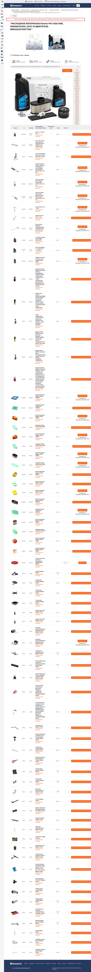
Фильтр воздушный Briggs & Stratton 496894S (40, 500)
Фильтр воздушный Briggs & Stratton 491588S (40, 396)
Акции (73, 5)
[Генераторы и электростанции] (2, 44)
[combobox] (45, 66)
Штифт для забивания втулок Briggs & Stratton (39, 828)
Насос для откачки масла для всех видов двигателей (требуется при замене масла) (39, 143)
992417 (76, 95)
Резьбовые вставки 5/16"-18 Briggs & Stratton (40, 941)
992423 (76, 74)
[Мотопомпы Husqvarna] (2, 51)
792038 (76, 107)
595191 (76, 112)
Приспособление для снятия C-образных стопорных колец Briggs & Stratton (40, 676)
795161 (76, 75)
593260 (76, 111)
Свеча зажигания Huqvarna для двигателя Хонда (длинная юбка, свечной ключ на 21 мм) (40, 196)
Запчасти (37, 5)
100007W (77, 90)
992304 (76, 77)
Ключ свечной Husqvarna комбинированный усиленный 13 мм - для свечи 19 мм (39, 227)
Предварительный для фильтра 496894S (39, 510)
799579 (76, 117)
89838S (76, 82)
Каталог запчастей (25, 10)
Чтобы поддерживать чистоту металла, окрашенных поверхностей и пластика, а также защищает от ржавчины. (39, 319)
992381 (76, 99)
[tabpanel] (34, 42)
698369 (76, 114)
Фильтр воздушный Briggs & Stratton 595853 (40, 550)
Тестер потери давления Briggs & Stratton (39, 770)
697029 (76, 122)
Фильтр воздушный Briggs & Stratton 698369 (40, 473)
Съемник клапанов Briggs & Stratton (39, 818)
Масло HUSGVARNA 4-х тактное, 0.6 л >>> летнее (40, 249)
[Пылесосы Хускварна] (2, 54)
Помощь (59, 5)
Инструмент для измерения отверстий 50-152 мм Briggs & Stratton (40, 911)
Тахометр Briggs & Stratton (39, 572)
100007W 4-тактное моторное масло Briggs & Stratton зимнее (40, 260)
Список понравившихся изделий (56, 1)
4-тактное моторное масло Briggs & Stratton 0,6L (40, 239)
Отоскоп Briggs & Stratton (39, 799)
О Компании (48, 963)
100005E (77, 86)
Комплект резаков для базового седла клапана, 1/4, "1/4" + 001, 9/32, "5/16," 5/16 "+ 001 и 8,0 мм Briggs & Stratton (40, 868)
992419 (76, 93)
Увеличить (34, 50)
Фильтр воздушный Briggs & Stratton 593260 (40, 454)
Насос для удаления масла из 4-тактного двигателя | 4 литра (40, 155)
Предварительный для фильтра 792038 (40, 444)
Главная (26, 963)
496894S (77, 119)
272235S (77, 115)
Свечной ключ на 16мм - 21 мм (39, 216)
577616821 (77, 72)
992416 (76, 98)
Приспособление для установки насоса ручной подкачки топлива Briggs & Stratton (40, 737)
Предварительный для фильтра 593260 (40, 463)
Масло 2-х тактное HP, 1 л (39, 132)
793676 (76, 109)
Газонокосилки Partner (54, 10)
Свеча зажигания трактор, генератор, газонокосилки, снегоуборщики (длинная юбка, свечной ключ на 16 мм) (40, 168)
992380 (76, 91)
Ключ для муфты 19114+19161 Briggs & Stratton (40, 880)
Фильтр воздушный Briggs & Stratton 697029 (40, 521)
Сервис (54, 5)
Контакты (39, 1)
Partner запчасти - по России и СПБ (39, 10)
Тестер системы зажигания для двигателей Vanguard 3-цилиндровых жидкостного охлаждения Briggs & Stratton (40, 690)
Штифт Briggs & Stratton (39, 931)
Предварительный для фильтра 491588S (39, 406)
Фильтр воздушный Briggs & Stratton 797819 (40, 539)
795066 (76, 104)
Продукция (42, 5)
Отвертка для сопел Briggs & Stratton (40, 611)
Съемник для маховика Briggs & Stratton (39, 581)
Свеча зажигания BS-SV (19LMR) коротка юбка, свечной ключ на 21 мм (40, 182)
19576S (76, 83)
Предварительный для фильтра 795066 (40, 426)
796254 (76, 106)
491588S (77, 101)
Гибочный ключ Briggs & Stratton (39, 726)
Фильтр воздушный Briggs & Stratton (40, 482)
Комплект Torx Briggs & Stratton (40, 837)
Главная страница (15, 10)
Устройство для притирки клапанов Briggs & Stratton (39, 855)
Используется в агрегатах (39, 135)
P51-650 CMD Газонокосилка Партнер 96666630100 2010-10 (26, 11)
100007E (77, 85)
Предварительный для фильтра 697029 (40, 530)
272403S (77, 120)
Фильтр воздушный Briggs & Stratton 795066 (40, 416)
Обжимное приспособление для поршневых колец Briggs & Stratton (40, 630)
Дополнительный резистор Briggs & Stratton (39, 922)
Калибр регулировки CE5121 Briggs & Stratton (40, 951)
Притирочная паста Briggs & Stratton (40, 846)
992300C (77, 78)
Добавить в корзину (82, 143)
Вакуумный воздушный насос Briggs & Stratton (39, 790)
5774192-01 (77, 88)
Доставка (30, 1)
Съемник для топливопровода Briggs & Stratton (39, 748)
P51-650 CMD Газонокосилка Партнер (69, 10)
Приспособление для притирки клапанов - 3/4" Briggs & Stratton (40, 809)
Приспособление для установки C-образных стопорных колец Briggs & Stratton (40, 663)
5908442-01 (77, 80)
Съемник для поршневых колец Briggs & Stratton (39, 652)
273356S (77, 124)
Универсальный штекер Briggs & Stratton (39, 890)
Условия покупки (67, 5)
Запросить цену (82, 562)
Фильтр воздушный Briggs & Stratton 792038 (40, 435)
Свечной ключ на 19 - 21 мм (40, 207)
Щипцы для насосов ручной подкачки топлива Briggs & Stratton (40, 759)
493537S (77, 103)
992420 (76, 96)
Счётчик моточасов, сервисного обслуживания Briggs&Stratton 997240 (40, 561)
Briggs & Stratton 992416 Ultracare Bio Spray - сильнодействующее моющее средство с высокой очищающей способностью (40, 355)
